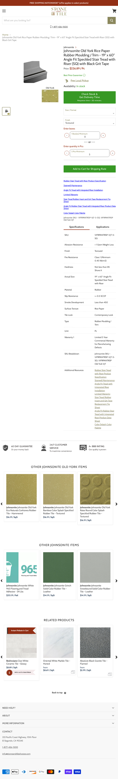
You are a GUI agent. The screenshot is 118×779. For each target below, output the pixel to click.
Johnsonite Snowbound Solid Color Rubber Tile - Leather (95, 588)
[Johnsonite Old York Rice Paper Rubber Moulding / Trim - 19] (31, 75)
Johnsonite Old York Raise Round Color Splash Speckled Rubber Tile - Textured (95, 512)
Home (5, 35)
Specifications (76, 226)
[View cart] (114, 10)
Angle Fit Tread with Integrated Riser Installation (83, 190)
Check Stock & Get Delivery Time (89, 97)
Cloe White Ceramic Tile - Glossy (17, 662)
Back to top (57, 692)
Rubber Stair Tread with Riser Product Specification (85, 181)
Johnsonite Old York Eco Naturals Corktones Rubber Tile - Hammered (21, 510)
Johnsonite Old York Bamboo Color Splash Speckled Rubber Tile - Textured (58, 510)
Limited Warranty (71, 194)
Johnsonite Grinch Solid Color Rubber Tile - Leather (57, 588)
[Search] (112, 20)
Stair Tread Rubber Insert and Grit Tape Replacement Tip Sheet (87, 200)
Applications (102, 226)
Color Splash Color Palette (74, 213)
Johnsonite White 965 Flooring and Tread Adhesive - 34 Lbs (20, 588)
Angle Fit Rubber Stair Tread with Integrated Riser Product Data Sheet (90, 207)
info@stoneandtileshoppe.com (16, 753)
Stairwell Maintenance (73, 185)
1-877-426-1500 (60, 26)
